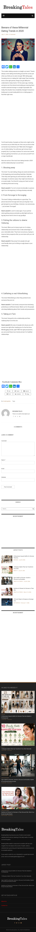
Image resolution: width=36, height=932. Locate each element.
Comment (4, 440)
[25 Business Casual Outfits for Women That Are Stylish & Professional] (6, 559)
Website (3, 477)
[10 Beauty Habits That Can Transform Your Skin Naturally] (6, 570)
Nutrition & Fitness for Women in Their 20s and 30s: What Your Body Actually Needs (17, 886)
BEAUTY (15, 570)
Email (2, 468)
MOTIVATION (17, 603)
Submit (27, 391)
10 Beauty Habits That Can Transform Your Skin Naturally (16, 749)
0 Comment (12, 34)
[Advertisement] (18, 118)
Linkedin (19, 394)
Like (9, 391)
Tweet (17, 391)
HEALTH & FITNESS (18, 581)
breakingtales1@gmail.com (17, 856)
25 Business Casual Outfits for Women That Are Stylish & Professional (16, 871)
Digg (28, 394)
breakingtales (7, 401)
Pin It (9, 394)
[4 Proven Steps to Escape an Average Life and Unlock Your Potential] (6, 602)
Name (3, 460)
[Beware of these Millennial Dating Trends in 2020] (18, 51)
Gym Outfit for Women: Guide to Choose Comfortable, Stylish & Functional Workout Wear (17, 880)
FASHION (16, 560)
